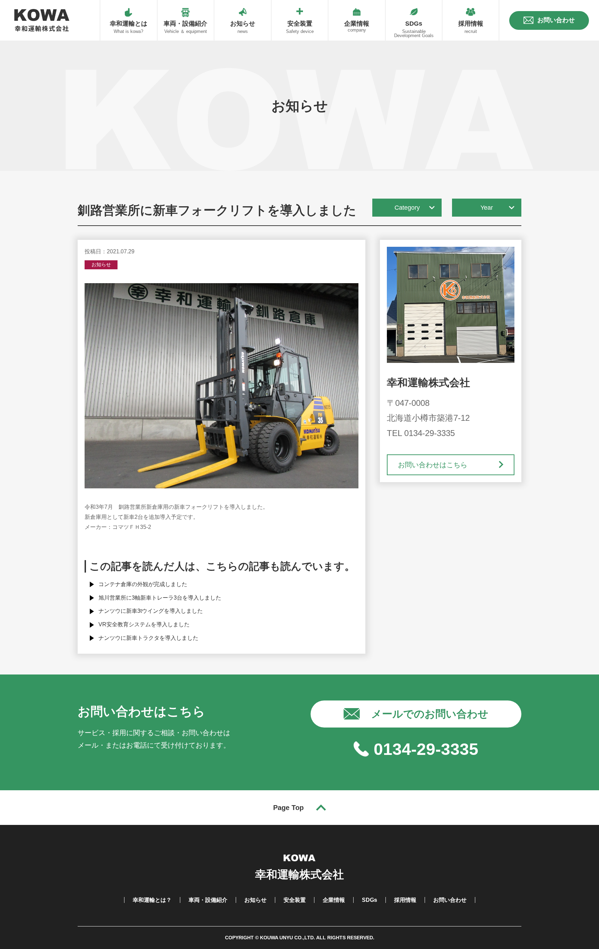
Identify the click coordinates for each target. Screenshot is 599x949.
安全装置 (295, 900)
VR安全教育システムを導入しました (144, 624)
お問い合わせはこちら (432, 465)
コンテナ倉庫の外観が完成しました (142, 584)
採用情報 (405, 900)
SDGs (369, 900)
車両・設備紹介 (208, 900)
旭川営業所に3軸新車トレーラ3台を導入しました (159, 598)
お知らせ (255, 900)
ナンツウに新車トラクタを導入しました (148, 638)
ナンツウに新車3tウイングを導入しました (150, 611)
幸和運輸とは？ (152, 900)
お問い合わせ (450, 900)
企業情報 (334, 900)
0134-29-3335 (426, 749)
